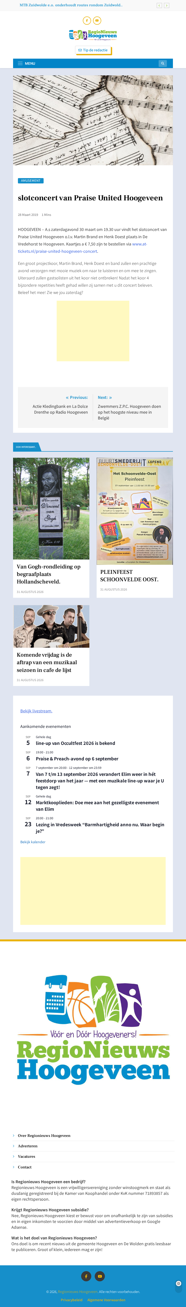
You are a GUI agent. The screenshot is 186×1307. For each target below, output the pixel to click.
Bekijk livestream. (36, 711)
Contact (24, 1167)
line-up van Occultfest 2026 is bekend (75, 743)
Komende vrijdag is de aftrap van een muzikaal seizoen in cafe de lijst (72, 6)
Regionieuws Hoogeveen (78, 1291)
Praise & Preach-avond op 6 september (77, 758)
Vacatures (26, 1156)
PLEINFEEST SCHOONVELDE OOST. (129, 575)
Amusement (30, 181)
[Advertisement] (93, 331)
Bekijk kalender (32, 841)
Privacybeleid (72, 1299)
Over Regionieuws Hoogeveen (44, 1135)
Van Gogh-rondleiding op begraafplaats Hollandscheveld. (49, 574)
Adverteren (28, 1146)
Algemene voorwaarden (106, 1299)
